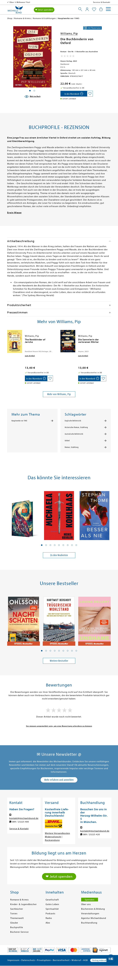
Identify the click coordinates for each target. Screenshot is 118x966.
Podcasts (50, 913)
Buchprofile (16, 927)
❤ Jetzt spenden (44, 10)
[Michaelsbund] (15, 10)
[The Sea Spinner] (23, 514)
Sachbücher (16, 909)
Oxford (67, 440)
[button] (41, 545)
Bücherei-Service (19, 932)
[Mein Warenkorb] (101, 9)
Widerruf (76, 960)
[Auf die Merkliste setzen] (90, 94)
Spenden (89, 899)
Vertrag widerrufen (100, 960)
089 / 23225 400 (20, 821)
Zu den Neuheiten (59, 555)
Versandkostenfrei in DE (20, 2)
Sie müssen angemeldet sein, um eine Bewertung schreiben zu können (59, 726)
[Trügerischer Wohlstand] (59, 620)
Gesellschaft (52, 899)
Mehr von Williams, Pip (59, 394)
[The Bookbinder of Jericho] (14, 341)
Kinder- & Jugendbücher (23, 904)
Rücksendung (52, 840)
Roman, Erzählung (72, 447)
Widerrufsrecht (53, 836)
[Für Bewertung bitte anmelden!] (67, 56)
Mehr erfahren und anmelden (59, 779)
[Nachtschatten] (23, 620)
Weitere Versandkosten (57, 833)
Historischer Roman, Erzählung (76, 427)
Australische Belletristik (74, 434)
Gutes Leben (52, 904)
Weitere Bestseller (59, 660)
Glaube (14, 922)
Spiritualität (52, 909)
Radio (49, 918)
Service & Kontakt (101, 2)
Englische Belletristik (73, 421)
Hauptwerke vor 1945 (19, 421)
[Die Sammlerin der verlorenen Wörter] (67, 341)
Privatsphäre (44, 960)
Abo (48, 922)
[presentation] (8, 341)
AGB (85, 960)
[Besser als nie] (94, 514)
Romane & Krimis (19, 899)
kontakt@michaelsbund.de (23, 818)
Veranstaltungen (90, 913)
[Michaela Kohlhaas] (59, 514)
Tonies (13, 913)
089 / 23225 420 (91, 834)
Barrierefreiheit (61, 960)
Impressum (13, 960)
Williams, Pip (69, 33)
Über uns (86, 904)
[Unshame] (94, 620)
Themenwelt (17, 918)
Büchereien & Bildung (93, 909)
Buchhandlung (89, 922)
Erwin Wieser (14, 212)
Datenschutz (28, 960)
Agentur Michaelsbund (93, 918)
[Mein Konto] (87, 9)
